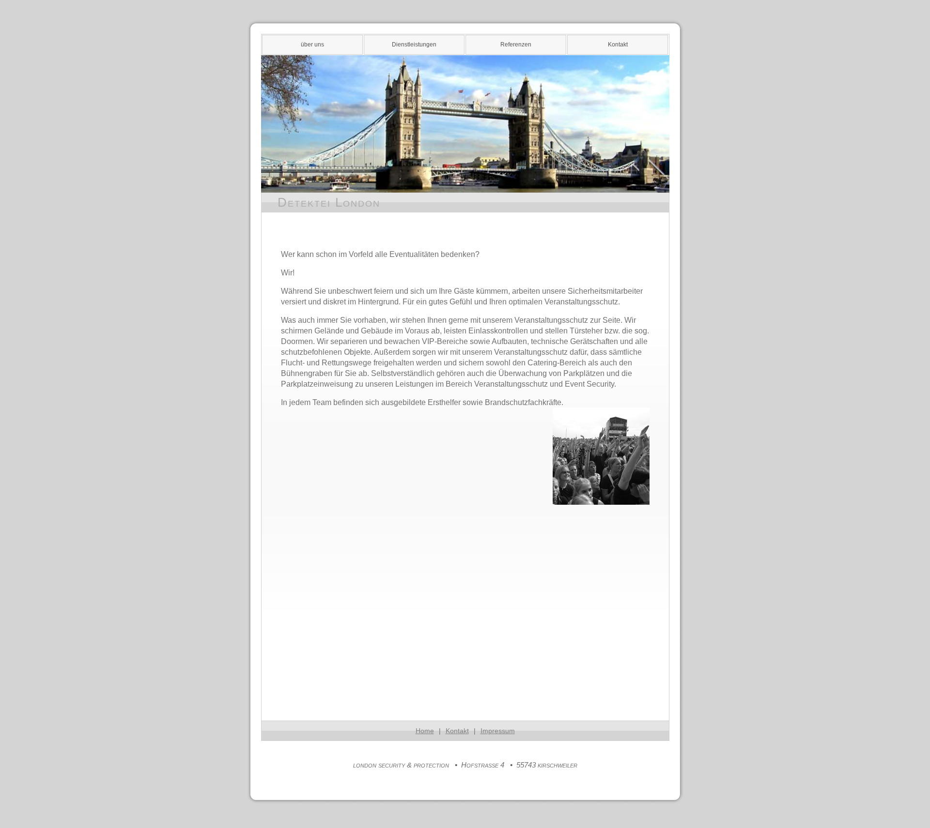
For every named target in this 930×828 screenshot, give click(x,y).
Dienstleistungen (414, 44)
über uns (312, 44)
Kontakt (618, 44)
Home (425, 731)
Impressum (497, 731)
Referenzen (515, 44)
